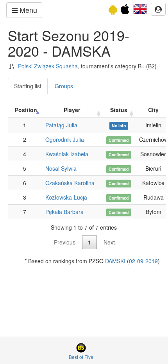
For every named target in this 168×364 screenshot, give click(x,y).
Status (118, 110)
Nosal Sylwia (61, 168)
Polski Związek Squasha (48, 66)
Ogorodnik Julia (64, 139)
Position (26, 110)
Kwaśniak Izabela (66, 154)
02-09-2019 (143, 261)
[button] (140, 8)
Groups (64, 86)
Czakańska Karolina (70, 183)
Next (109, 242)
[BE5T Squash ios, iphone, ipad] (125, 11)
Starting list (27, 86)
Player (72, 110)
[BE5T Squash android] (113, 11)
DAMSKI (115, 261)
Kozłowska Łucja (66, 197)
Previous (64, 242)
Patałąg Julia (61, 125)
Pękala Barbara (64, 212)
